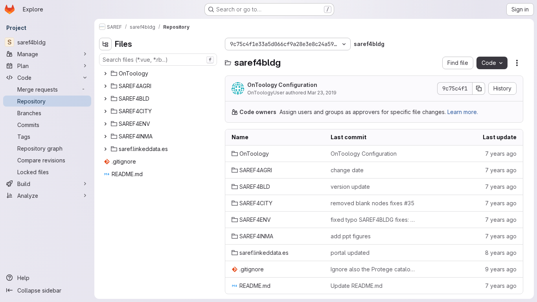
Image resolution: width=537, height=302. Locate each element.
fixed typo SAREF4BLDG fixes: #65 (374, 219)
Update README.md (357, 285)
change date (347, 170)
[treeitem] (159, 73)
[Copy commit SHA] (479, 88)
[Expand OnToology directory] (105, 73)
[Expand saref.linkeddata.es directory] (105, 149)
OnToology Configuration (282, 84)
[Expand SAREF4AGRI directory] (105, 86)
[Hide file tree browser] (105, 44)
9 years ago (501, 269)
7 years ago (501, 153)
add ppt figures (351, 236)
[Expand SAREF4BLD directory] (105, 98)
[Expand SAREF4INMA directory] (105, 136)
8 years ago (501, 252)
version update (350, 186)
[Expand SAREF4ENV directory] (105, 124)
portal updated (350, 252)
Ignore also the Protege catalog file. (374, 269)
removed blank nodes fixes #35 (372, 203)
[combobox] (158, 59)
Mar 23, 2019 (322, 93)
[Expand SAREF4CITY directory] (105, 111)
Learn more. (462, 112)
